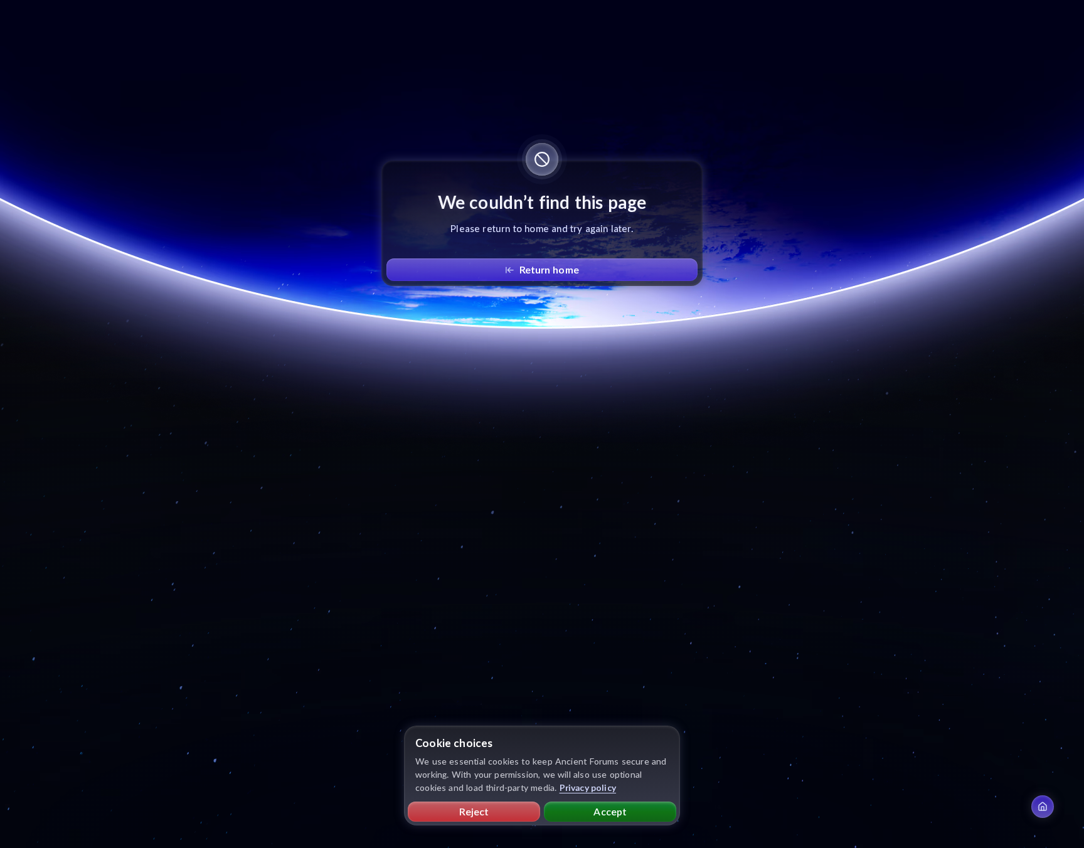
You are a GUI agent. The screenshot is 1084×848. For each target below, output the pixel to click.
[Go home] (1042, 806)
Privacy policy (588, 787)
